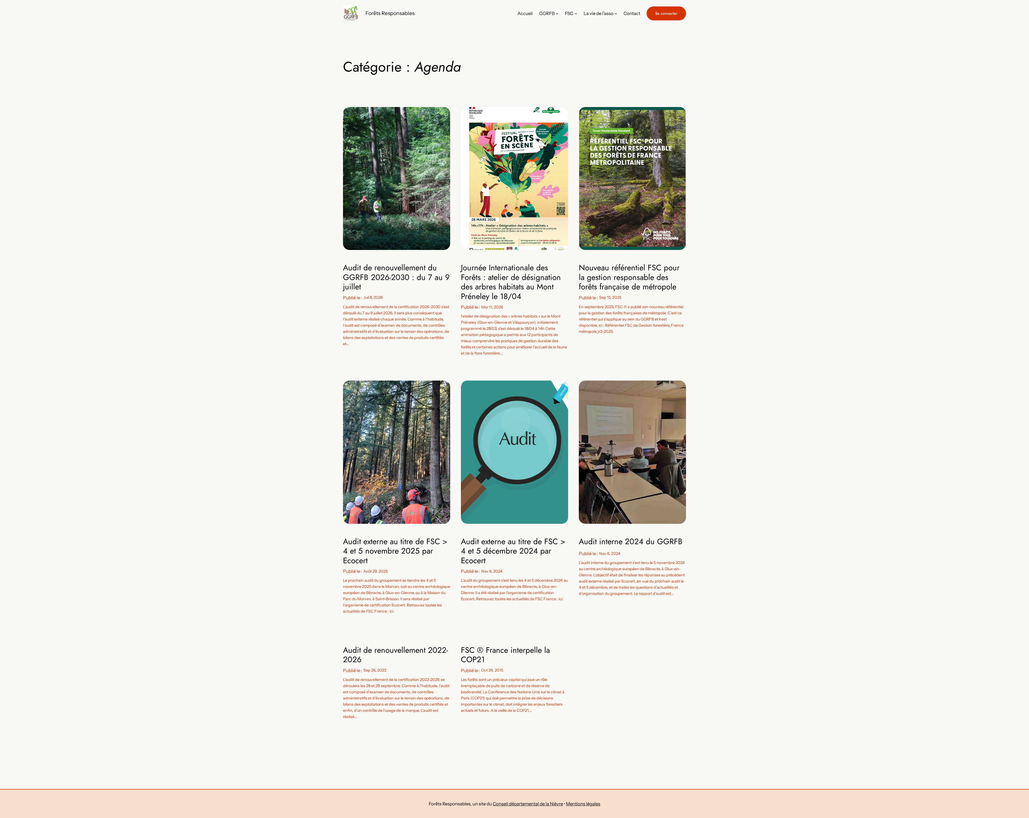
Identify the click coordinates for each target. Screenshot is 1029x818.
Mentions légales (583, 803)
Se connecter (666, 13)
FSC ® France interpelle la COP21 (505, 654)
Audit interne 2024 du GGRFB (631, 541)
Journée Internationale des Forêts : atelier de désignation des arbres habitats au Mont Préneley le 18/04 (511, 282)
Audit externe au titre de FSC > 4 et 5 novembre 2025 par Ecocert (395, 551)
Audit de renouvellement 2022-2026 (395, 654)
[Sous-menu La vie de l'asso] (615, 13)
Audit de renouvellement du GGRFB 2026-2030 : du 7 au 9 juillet (396, 277)
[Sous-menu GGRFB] (557, 13)
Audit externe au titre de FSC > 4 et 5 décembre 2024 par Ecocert (513, 551)
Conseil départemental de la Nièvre (528, 803)
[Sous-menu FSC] (576, 13)
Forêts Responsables (390, 13)
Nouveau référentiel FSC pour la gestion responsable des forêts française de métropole (629, 277)
